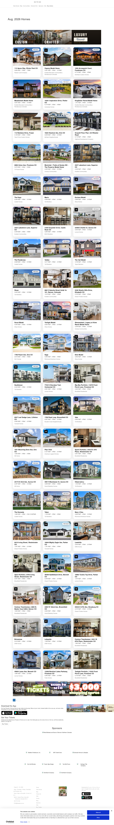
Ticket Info (38, 794)
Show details (23, 822)
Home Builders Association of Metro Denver (53, 2)
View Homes (16, 6)
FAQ (37, 796)
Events (37, 798)
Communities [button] (26, 6)
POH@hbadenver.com (19, 803)
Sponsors (41, 6)
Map (21, 6)
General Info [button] (34, 6)
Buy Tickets (5, 724)
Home (37, 787)
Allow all (98, 812)
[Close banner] (111, 810)
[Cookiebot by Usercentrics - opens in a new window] (10, 822)
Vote (45, 6)
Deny (98, 817)
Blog (37, 800)
